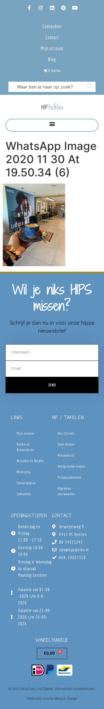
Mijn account (52, 48)
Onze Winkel (66, 444)
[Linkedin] (52, 8)
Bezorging (24, 472)
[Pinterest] (64, 8)
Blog (52, 59)
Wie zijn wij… (67, 433)
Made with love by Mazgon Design (52, 698)
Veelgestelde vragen (71, 466)
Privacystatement (69, 477)
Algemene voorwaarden (66, 491)
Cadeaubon (52, 26)
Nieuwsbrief (66, 455)
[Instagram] (41, 8)
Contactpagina (26, 483)
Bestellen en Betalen (30, 461)
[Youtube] (75, 8)
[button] (52, 123)
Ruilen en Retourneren (25, 447)
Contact (52, 37)
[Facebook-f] (29, 8)
